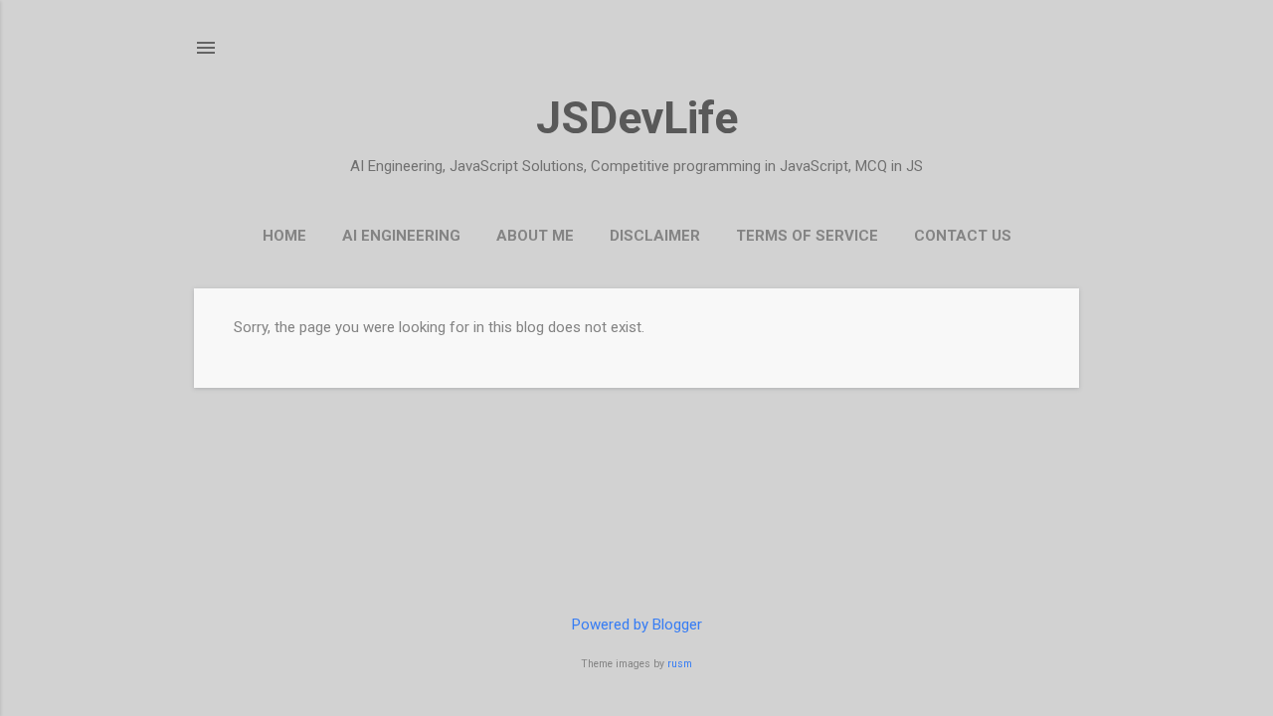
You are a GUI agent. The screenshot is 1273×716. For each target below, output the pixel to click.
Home (284, 236)
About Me (535, 236)
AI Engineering (401, 236)
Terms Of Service (807, 236)
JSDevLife (637, 117)
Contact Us (962, 236)
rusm (679, 663)
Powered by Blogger (637, 624)
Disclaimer (655, 236)
